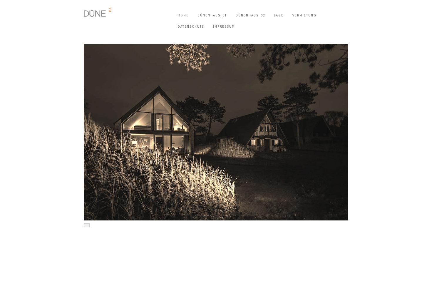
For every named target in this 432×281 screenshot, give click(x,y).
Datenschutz (191, 26)
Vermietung (304, 15)
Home (183, 15)
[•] (216, 132)
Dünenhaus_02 (250, 15)
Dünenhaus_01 (212, 15)
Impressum (224, 26)
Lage (279, 15)
